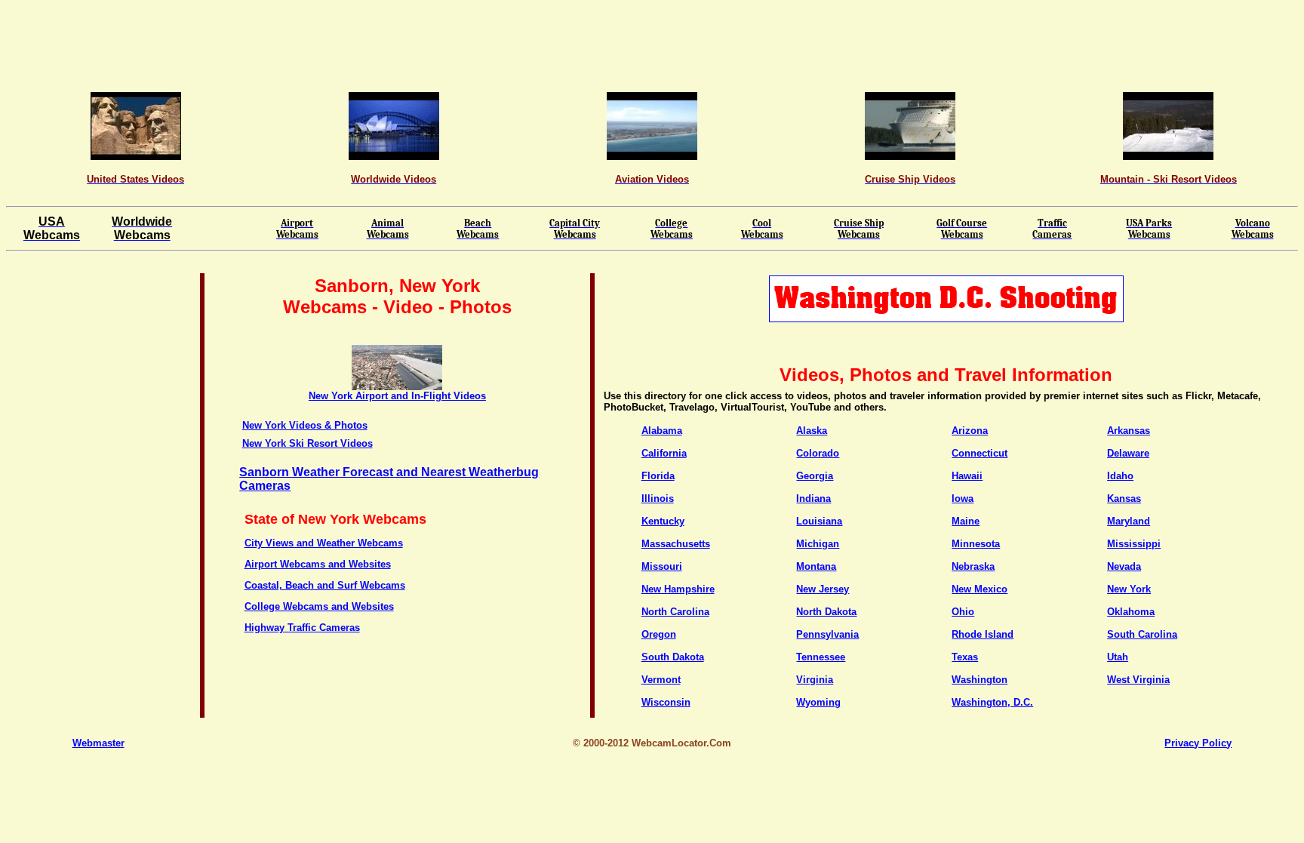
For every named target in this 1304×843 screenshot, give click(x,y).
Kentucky (662, 521)
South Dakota (672, 657)
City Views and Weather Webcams (323, 543)
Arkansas (1128, 430)
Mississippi (1134, 543)
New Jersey (822, 589)
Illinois (657, 498)
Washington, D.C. (992, 702)
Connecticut (979, 453)
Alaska (811, 430)
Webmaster (98, 743)
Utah (1117, 657)
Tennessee (820, 657)
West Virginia (1138, 679)
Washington (979, 679)
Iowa (962, 498)
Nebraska (973, 566)
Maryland (1128, 521)
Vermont (661, 679)
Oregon (658, 634)
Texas (965, 657)
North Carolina (675, 611)
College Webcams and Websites (319, 606)
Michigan (817, 543)
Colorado (817, 453)
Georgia (814, 475)
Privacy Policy (1198, 743)
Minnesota (976, 543)
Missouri (661, 566)
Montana (816, 566)
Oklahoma (1131, 611)
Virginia (814, 679)
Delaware (1128, 453)
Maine (966, 521)
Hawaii (967, 475)
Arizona (970, 430)
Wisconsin (665, 702)
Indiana (813, 498)
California (664, 453)
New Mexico (979, 589)
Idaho (1120, 475)
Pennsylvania (827, 634)
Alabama (661, 430)
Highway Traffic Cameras (302, 627)
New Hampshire (678, 589)
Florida (658, 475)
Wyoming (818, 702)
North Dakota (826, 611)
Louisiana (819, 521)
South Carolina (1142, 634)
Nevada (1124, 566)
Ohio (963, 611)
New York (1129, 589)
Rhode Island (982, 634)
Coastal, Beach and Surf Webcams (324, 585)
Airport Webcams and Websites (317, 564)
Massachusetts (675, 543)
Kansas (1124, 498)
